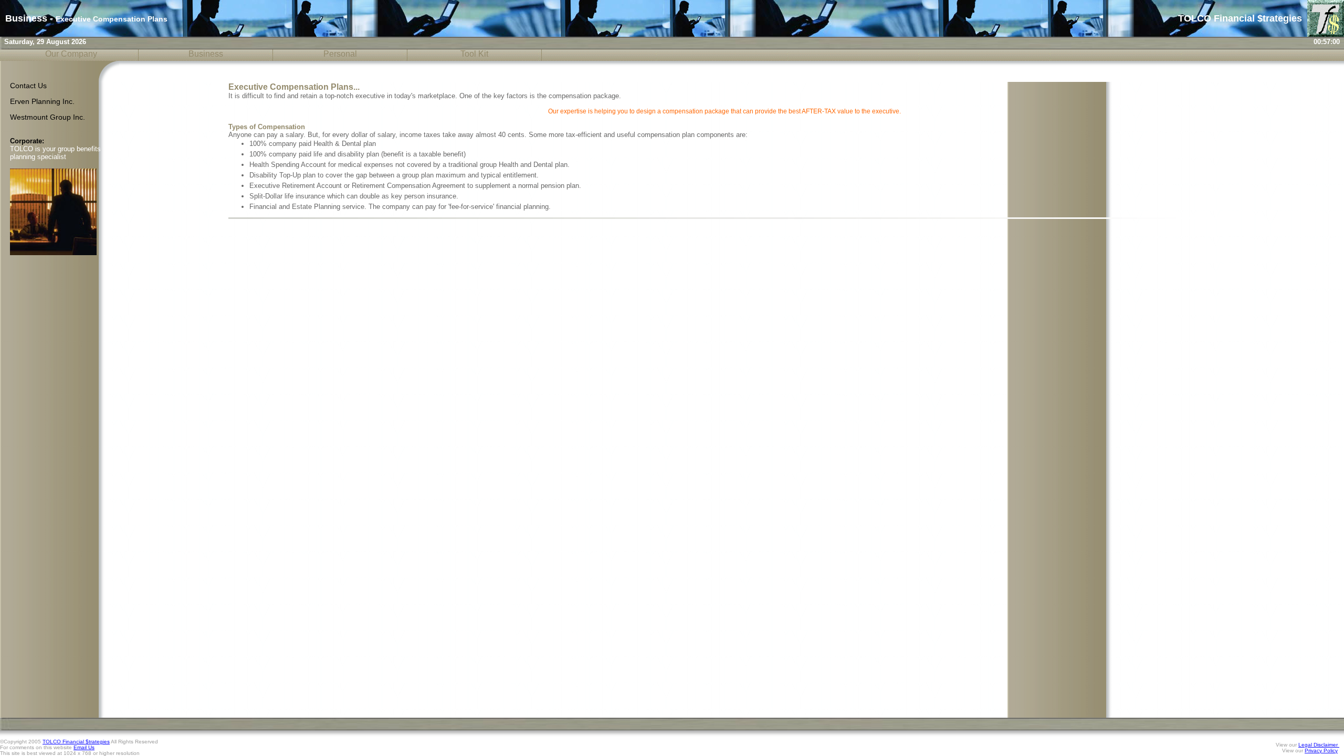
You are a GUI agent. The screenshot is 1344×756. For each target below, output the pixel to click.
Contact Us (28, 86)
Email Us (84, 747)
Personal (340, 53)
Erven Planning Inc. (42, 102)
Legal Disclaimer (1318, 745)
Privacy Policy (1321, 750)
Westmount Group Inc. (47, 117)
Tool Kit (474, 53)
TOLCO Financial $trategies (76, 741)
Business (205, 53)
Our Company (71, 53)
